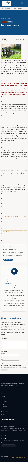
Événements (3, 396)
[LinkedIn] (23, 40)
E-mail (2, 359)
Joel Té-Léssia (6, 27)
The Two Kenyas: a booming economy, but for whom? (12, 428)
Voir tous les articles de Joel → (14, 308)
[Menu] (25, 3)
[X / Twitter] (21, 40)
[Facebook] (26, 40)
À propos (3, 404)
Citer (5, 39)
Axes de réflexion (5, 398)
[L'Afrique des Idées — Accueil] (6, 3)
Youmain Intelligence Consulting (18, 457)
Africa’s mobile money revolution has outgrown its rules (13, 430)
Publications (7, 8)
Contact (2, 414)
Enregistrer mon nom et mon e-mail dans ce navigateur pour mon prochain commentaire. (13, 365)
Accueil (2, 18)
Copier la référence (8, 259)
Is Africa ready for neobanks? (7, 426)
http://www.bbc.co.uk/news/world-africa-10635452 (14, 216)
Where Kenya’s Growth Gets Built (8, 424)
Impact (2, 409)
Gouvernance (4, 406)
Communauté (4, 401)
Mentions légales (15, 455)
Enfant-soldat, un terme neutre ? (8, 421)
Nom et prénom (4, 353)
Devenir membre (4, 411)
